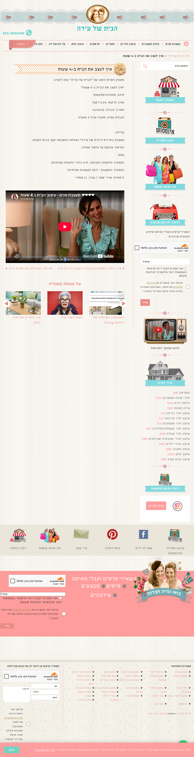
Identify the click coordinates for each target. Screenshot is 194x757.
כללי (170, 56)
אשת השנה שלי (72, 317)
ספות (88, 695)
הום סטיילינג (108, 676)
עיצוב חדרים (128, 44)
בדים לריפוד (156, 672)
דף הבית (183, 56)
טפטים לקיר (132, 695)
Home (186, 43)
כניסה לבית (182, 403)
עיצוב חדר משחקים (176, 423)
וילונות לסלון (132, 676)
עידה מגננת (182, 408)
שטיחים (159, 703)
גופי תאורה (157, 695)
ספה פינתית (84, 699)
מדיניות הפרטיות (21, 609)
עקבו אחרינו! (156, 506)
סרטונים (95, 44)
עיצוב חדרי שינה (130, 672)
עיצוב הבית (181, 672)
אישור (11, 749)
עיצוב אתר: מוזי (157, 713)
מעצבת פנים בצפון (129, 679)
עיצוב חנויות (84, 676)
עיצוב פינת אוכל (179, 459)
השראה (184, 393)
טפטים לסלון (181, 676)
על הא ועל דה (57, 44)
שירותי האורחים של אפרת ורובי (30, 268)
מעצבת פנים (172, 44)
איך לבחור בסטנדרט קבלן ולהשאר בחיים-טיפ (90, 268)
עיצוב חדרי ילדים (178, 444)
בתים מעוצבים (150, 44)
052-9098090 (13, 33)
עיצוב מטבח (181, 449)
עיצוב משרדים (107, 679)
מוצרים (110, 44)
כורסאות (183, 703)
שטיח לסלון (84, 691)
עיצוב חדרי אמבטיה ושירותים (169, 439)
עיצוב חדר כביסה (178, 413)
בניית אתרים (184, 713)
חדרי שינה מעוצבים (176, 398)
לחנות (21, 44)
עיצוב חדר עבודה (178, 434)
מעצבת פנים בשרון (105, 687)
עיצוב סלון (77, 44)
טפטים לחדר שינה (178, 695)
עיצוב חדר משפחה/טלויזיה (171, 428)
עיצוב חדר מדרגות (177, 418)
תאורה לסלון (108, 691)
